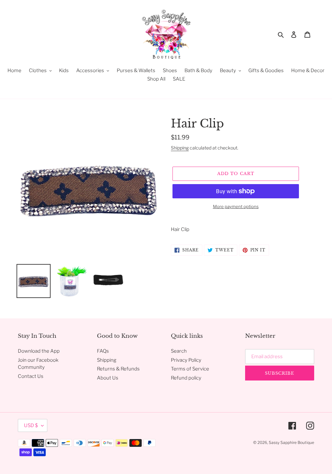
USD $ (31, 425)
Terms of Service (190, 369)
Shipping (180, 147)
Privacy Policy (186, 360)
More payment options (236, 206)
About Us (107, 378)
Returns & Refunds (118, 369)
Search (179, 351)
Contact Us (30, 376)
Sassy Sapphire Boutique (291, 442)
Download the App (39, 351)
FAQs (103, 351)
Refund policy (186, 378)
